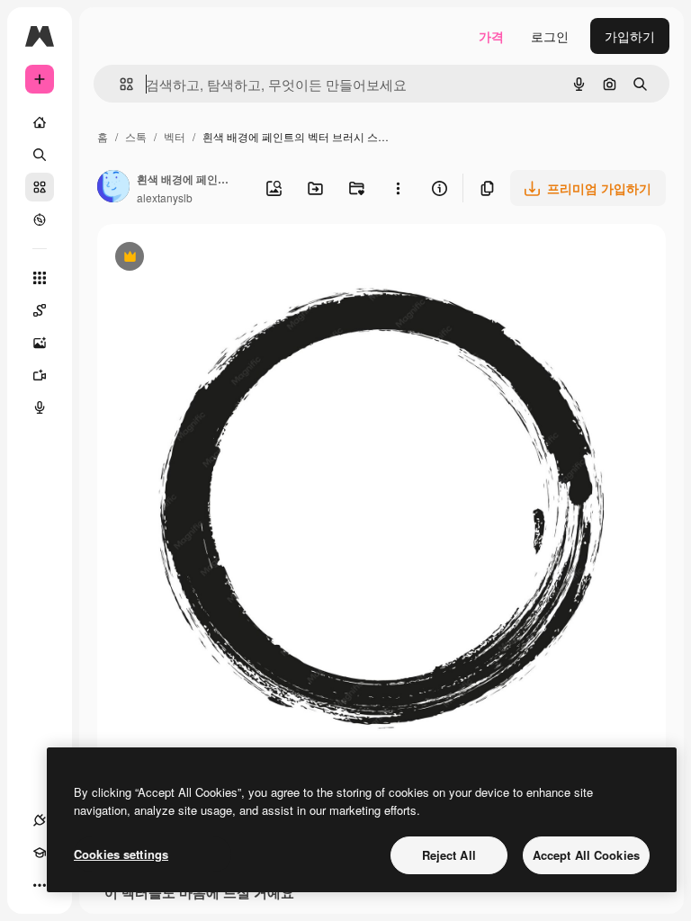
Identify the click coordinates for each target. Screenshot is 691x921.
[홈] (39, 122)
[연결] (39, 820)
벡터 (174, 136)
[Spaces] (39, 310)
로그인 (550, 36)
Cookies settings (121, 854)
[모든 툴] (39, 278)
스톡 (136, 136)
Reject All (449, 854)
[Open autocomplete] (119, 84)
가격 (491, 36)
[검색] (39, 154)
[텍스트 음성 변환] (39, 407)
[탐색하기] (39, 219)
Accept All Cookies (586, 854)
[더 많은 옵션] (398, 188)
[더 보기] (39, 885)
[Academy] (39, 852)
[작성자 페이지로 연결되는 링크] (113, 188)
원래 (200, 258)
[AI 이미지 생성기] (39, 342)
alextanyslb (165, 197)
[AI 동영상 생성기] (39, 375)
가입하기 (630, 36)
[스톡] (39, 187)
